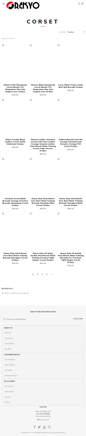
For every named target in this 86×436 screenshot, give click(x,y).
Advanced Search (11, 376)
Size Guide (8, 370)
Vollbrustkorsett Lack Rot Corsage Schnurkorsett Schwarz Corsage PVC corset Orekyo (71, 142)
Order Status (9, 392)
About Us (8, 333)
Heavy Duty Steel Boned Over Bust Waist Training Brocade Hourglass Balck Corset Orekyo (71, 201)
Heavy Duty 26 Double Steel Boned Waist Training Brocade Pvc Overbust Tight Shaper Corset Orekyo (71, 257)
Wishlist (7, 397)
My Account (9, 386)
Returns (7, 402)
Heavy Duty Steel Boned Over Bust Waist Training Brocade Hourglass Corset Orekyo (15, 256)
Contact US (9, 338)
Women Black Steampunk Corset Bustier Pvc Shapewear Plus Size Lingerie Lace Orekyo (43, 88)
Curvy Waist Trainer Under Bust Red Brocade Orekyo (70, 86)
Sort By (62, 32)
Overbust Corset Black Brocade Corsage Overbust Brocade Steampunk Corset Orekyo (15, 201)
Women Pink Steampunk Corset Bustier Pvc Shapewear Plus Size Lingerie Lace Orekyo (15, 88)
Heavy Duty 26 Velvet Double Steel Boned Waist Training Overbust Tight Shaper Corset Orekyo (43, 256)
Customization (10, 359)
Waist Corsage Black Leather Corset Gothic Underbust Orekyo (15, 141)
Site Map (8, 349)
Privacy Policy (9, 344)
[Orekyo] (22, 5)
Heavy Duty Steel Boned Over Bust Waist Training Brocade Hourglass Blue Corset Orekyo (43, 201)
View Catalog (9, 365)
